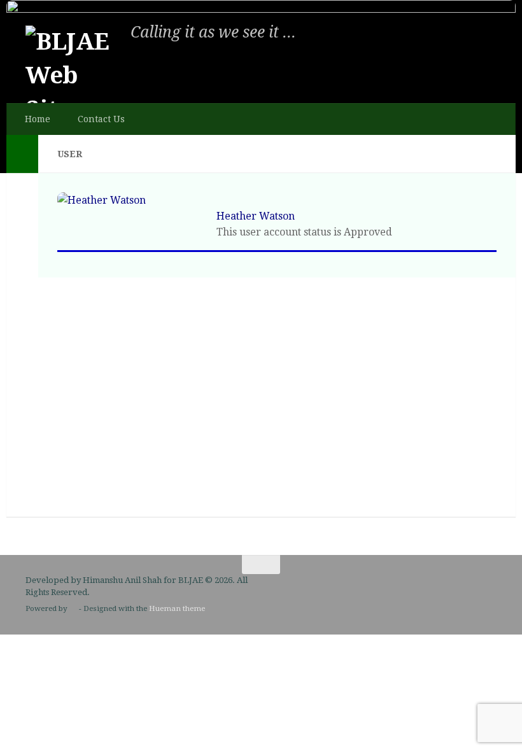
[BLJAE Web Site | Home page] (73, 73)
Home (37, 119)
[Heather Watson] (101, 200)
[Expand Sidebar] (22, 154)
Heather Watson (255, 216)
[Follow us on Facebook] (488, 589)
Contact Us (101, 119)
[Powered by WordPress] (73, 609)
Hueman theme (177, 608)
